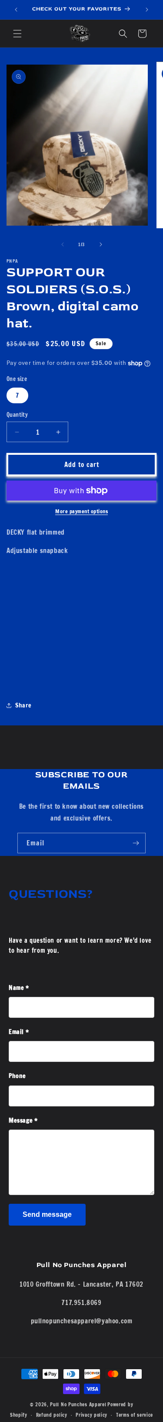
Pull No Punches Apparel (78, 1404)
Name (19, 987)
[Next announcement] (146, 9)
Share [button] (23, 705)
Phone (17, 1076)
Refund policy (51, 1415)
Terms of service (134, 1415)
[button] (17, 33)
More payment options (81, 511)
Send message (47, 1214)
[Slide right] (100, 244)
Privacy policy (91, 1415)
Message (23, 1120)
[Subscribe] (135, 843)
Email (19, 1031)
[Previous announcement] (16, 9)
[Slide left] (62, 244)
